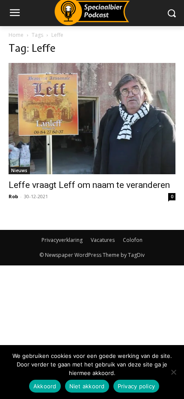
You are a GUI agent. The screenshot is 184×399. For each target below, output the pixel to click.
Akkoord (44, 386)
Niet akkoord (87, 386)
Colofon (132, 240)
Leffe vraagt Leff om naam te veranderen (89, 185)
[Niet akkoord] (173, 372)
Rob (13, 196)
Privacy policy (136, 386)
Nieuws (19, 170)
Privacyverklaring (62, 240)
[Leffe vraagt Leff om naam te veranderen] (92, 118)
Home (16, 35)
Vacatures (103, 240)
